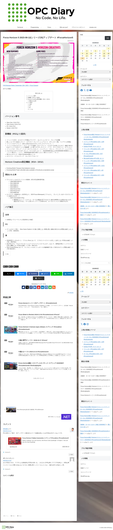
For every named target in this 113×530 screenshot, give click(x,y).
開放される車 (32, 101)
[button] (38, 278)
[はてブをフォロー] (34, 287)
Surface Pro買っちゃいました (92, 146)
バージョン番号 (32, 96)
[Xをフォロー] (27, 287)
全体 (30, 104)
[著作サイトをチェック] (23, 287)
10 (87, 53)
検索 (81, 34)
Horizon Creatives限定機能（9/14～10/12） (39, 99)
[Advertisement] (38, 391)
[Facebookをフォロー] (31, 287)
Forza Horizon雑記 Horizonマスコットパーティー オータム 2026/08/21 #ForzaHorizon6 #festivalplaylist (95, 98)
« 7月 (94, 65)
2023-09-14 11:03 (7, 460)
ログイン (83, 245)
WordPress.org (85, 257)
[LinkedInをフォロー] (42, 287)
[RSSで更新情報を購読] (54, 287)
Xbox (11, 266)
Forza (6, 266)
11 (91, 53)
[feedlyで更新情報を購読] (50, 287)
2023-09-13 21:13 (7, 431)
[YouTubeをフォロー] (38, 287)
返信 (72, 454)
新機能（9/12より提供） (34, 97)
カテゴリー (83, 76)
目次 (36, 93)
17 (87, 56)
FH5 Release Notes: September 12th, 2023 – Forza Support (20, 85)
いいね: (31, 109)
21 (104, 56)
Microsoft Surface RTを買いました (94, 158)
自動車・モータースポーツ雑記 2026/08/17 (93, 104)
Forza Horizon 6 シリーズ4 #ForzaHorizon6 (93, 123)
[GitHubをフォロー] (46, 287)
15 (108, 53)
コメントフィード (86, 253)
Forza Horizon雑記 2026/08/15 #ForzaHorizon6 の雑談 (95, 110)
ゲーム (16, 266)
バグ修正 (30, 102)
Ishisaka (5, 428)
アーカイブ (83, 69)
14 (104, 53)
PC (30, 106)
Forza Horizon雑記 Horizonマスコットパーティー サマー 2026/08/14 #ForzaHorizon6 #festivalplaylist (95, 117)
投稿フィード (85, 249)
